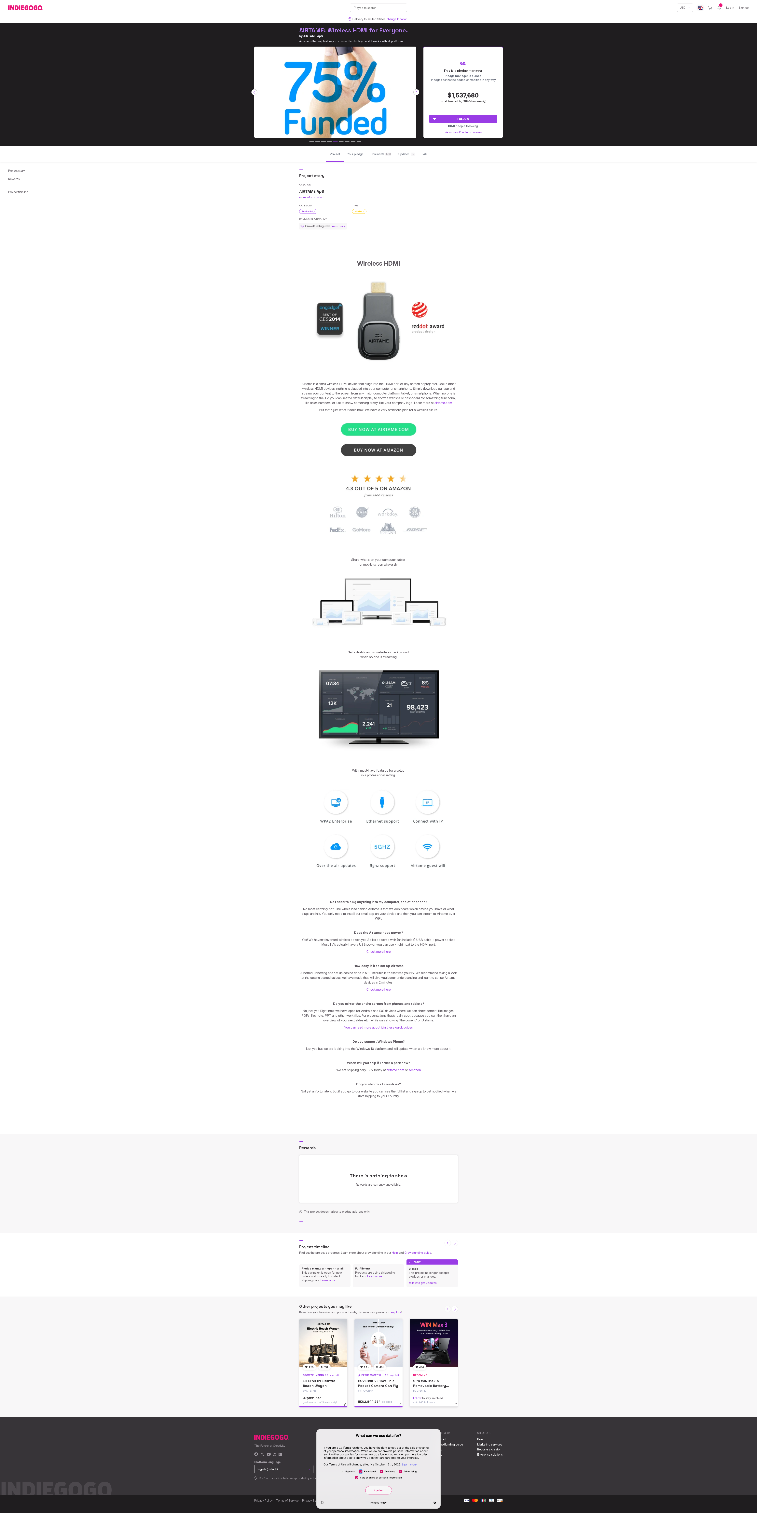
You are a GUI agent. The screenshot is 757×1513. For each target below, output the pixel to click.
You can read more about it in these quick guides (378, 1027)
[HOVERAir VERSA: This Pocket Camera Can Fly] (378, 1343)
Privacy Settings (312, 1500)
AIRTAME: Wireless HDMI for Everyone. (353, 30)
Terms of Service (287, 1500)
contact (319, 197)
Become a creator (489, 1449)
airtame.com (443, 403)
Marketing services (489, 1444)
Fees (480, 1439)
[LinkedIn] (280, 1454)
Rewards (14, 179)
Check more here (378, 952)
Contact (441, 1439)
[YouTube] (269, 1454)
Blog (439, 1449)
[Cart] (710, 7)
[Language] (700, 8)
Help (395, 1252)
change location (397, 19)
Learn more (328, 1280)
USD (682, 7)
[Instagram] (274, 1454)
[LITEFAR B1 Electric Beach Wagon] (323, 1343)
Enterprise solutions (490, 1454)
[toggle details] (347, 1406)
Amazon (415, 1070)
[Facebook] (256, 1454)
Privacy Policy (263, 1500)
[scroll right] (416, 92)
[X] (262, 1454)
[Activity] (719, 7)
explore (396, 1312)
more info (305, 197)
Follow (463, 118)
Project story (16, 170)
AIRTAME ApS (313, 36)
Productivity (308, 211)
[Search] (354, 7)
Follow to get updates (423, 1282)
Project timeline (18, 192)
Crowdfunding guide (418, 1252)
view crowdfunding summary (463, 132)
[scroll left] (254, 92)
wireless (359, 211)
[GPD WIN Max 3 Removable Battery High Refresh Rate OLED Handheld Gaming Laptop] (434, 1343)
